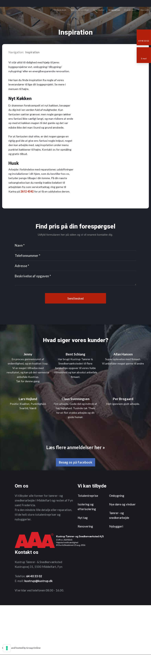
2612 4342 (27, 191)
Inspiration (114, 10)
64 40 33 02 (34, 576)
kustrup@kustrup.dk (38, 581)
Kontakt (145, 10)
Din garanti (130, 10)
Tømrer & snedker (79, 10)
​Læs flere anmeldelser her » (75, 447)
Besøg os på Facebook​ (75, 462)
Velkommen (60, 10)
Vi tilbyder (99, 10)
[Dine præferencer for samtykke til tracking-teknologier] (7, 648)
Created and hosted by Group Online (21, 647)
